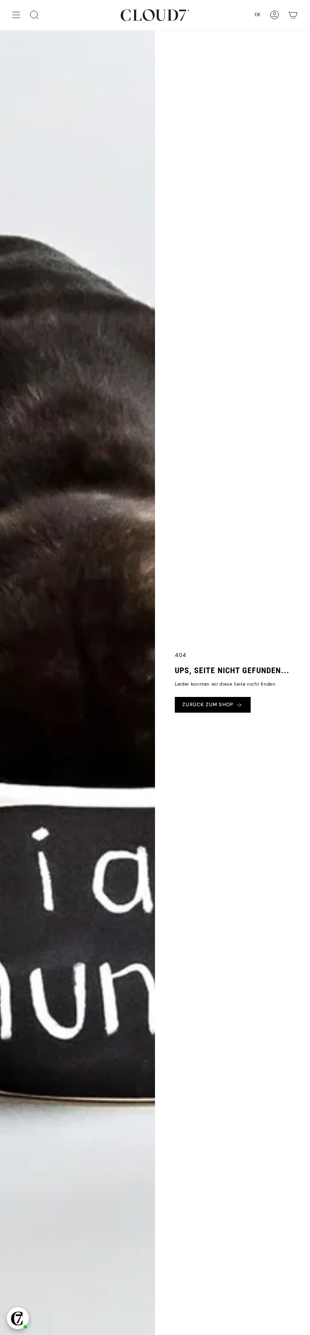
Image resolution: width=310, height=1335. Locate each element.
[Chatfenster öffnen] (17, 1318)
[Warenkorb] (293, 15)
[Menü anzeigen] (16, 15)
